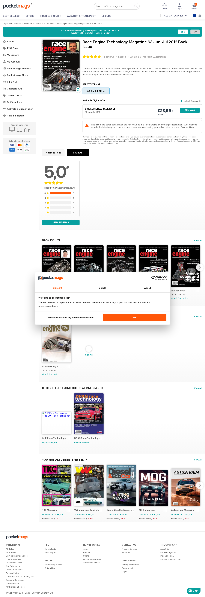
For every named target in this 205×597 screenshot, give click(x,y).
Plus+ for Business (15, 569)
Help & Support (15, 115)
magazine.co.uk (167, 556)
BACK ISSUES (51, 240)
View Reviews (61, 222)
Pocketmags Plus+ (17, 75)
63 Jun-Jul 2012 (97, 23)
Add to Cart (183, 298)
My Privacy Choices (15, 587)
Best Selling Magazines (17, 556)
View (173, 298)
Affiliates (126, 552)
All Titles (10, 549)
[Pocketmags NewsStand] (18, 6)
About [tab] (147, 288)
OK (135, 317)
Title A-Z (12, 81)
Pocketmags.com (168, 552)
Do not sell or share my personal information (70, 317)
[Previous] (44, 267)
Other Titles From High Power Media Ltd (72, 387)
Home (10, 41)
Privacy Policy (12, 573)
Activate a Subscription (20, 108)
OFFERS (30, 16)
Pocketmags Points (92, 559)
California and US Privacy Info (20, 576)
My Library (13, 55)
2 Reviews (109, 56)
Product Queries (129, 549)
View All (198, 240)
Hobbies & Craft (50, 16)
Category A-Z (14, 88)
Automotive (49, 23)
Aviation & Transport (81, 16)
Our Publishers (13, 566)
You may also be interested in (64, 459)
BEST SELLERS (11, 16)
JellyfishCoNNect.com (170, 559)
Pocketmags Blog (14, 562)
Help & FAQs (50, 549)
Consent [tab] (57, 288)
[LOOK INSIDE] (61, 90)
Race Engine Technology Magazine (72, 23)
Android (86, 552)
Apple (86, 549)
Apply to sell (127, 568)
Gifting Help (50, 568)
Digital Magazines (91, 562)
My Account (13, 61)
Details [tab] (102, 288)
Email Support (51, 552)
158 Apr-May (178, 290)
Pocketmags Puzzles (19, 68)
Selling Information (130, 564)
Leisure (106, 16)
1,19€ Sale (12, 48)
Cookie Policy (12, 583)
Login (124, 571)
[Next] (199, 267)
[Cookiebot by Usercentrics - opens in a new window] (153, 278)
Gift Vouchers (14, 102)
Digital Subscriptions (12, 23)
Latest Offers (14, 95)
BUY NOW (190, 110)
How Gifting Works (53, 564)
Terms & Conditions (15, 580)
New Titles (11, 552)
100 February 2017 (52, 366)
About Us (164, 549)
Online (86, 556)
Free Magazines (13, 559)
